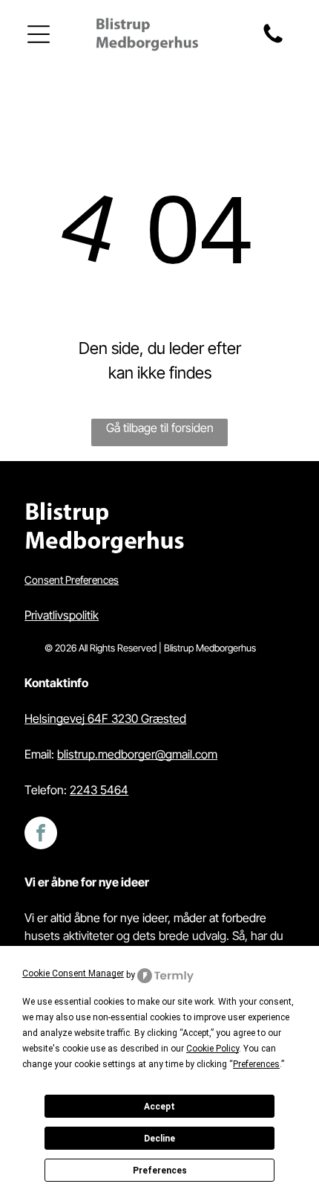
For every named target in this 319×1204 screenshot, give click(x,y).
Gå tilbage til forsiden (160, 427)
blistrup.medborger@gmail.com (137, 754)
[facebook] (40, 835)
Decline (159, 1138)
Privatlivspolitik (61, 615)
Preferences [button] (256, 1064)
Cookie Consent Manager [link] (73, 973)
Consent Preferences (71, 579)
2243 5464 (99, 789)
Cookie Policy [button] (212, 1048)
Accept (159, 1106)
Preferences (160, 1170)
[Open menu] (38, 34)
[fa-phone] (273, 41)
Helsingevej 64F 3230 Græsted (105, 718)
